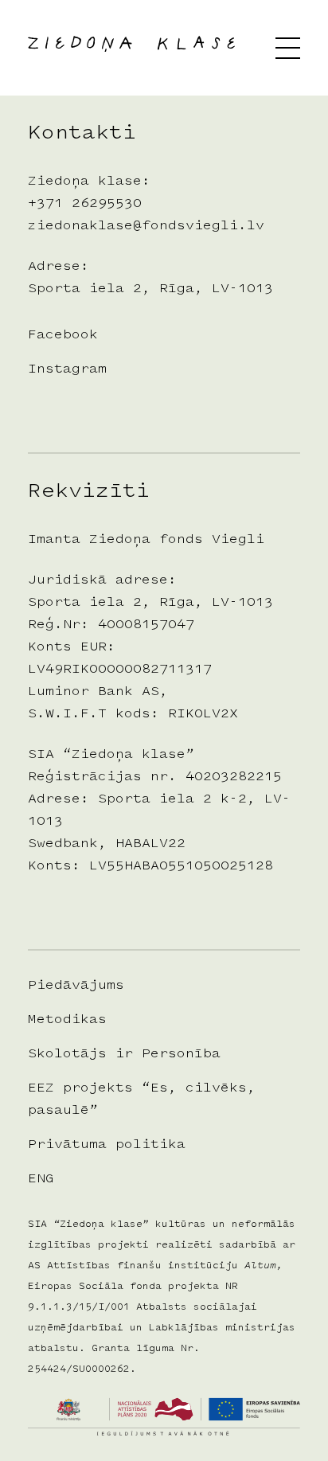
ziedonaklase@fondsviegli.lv (146, 226)
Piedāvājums (76, 985)
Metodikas (67, 1020)
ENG (41, 1179)
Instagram (67, 369)
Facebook (63, 335)
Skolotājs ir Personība (124, 1054)
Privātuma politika (106, 1145)
